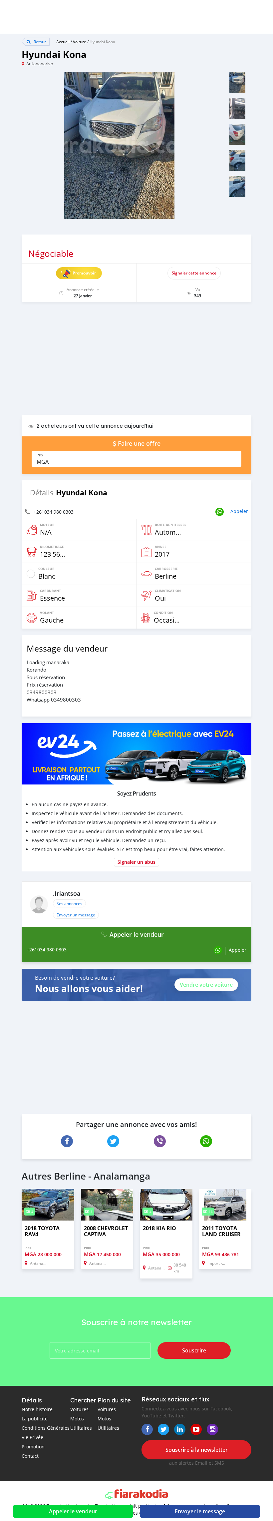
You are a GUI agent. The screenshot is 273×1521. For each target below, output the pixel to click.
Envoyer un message (76, 914)
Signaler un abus (136, 862)
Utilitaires (81, 1428)
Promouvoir (84, 273)
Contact (30, 1456)
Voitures (79, 1409)
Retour (39, 41)
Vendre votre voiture (206, 984)
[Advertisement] (136, 361)
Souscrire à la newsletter (196, 1449)
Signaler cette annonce (194, 273)
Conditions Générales (46, 1428)
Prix (40, 455)
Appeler (239, 511)
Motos (77, 1418)
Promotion (33, 1446)
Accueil (63, 41)
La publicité (35, 1418)
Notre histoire (37, 1409)
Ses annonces (69, 903)
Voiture (79, 41)
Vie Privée (32, 1437)
